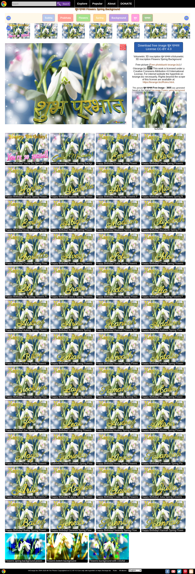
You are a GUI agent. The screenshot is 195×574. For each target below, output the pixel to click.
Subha (48, 18)
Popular (97, 3)
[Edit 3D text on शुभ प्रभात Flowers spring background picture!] (123, 47)
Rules (115, 570)
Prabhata (65, 18)
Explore (82, 3)
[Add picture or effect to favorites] (9, 47)
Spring (100, 18)
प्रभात (147, 18)
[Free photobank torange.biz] (4, 4)
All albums (123, 570)
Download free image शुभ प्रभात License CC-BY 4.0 (158, 47)
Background (119, 18)
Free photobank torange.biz (165, 64)
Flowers (83, 18)
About (111, 3)
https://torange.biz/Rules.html (158, 82)
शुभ (135, 18)
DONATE (126, 3)
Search (66, 4)
